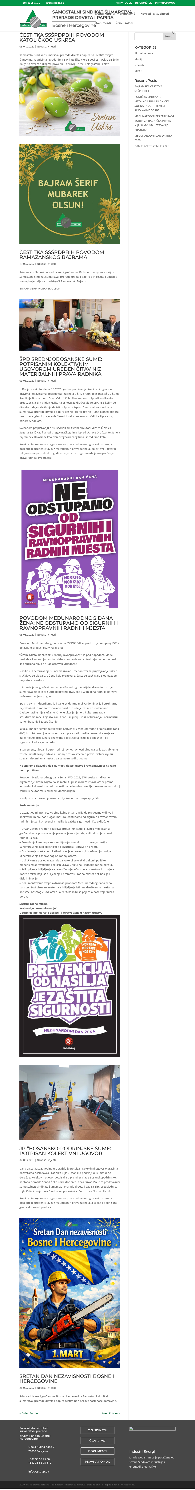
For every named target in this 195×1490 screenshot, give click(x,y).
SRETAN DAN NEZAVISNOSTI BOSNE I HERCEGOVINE (66, 1378)
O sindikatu (103, 13)
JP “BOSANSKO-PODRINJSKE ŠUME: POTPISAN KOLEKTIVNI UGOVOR (65, 1150)
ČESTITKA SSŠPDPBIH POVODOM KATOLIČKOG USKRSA (61, 37)
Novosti (41, 46)
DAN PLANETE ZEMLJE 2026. (152, 146)
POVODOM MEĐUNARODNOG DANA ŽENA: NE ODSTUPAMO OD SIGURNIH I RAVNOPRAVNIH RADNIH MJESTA (68, 623)
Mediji (138, 59)
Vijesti (52, 46)
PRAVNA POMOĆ (165, 3)
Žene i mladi (124, 23)
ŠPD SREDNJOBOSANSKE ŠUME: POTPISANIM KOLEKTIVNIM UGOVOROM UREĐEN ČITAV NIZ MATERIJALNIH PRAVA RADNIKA (60, 366)
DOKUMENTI (97, 1451)
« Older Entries (28, 1413)
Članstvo (126, 13)
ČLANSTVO (97, 1441)
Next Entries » (111, 1413)
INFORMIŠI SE (143, 3)
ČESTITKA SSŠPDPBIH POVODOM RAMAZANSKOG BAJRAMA (61, 254)
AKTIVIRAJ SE (124, 3)
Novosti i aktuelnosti (155, 13)
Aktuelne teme (143, 53)
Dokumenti (103, 23)
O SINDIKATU (97, 1430)
